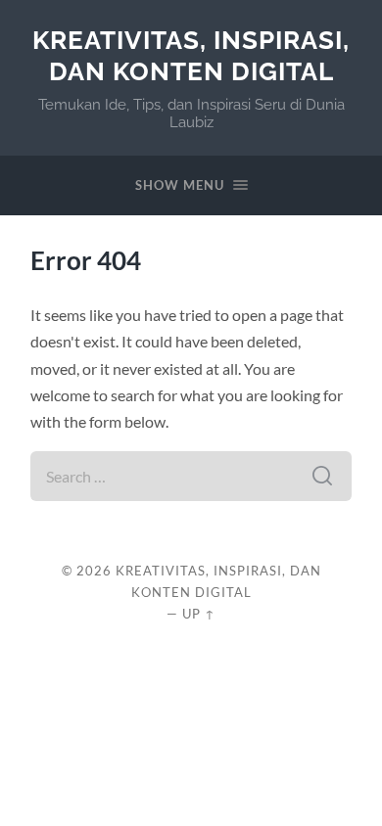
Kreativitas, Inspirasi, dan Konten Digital (191, 55)
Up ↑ (198, 613)
